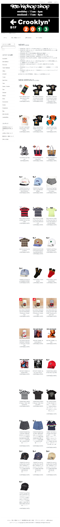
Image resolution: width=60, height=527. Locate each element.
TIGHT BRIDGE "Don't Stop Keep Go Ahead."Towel (24, 98)
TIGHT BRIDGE (6, 67)
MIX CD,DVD (5, 114)
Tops (3, 83)
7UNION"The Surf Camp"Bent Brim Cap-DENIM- (38, 464)
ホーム (5, 37)
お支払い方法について (7, 133)
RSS (3, 139)
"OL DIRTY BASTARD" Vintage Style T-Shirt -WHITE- (24, 129)
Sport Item (4, 80)
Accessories (5, 101)
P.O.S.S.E (4, 64)
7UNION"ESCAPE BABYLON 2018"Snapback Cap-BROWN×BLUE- (38, 251)
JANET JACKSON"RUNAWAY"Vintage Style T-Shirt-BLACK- (38, 129)
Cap (3, 89)
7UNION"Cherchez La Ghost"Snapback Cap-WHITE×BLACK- (24, 190)
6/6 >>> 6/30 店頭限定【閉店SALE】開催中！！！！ (38, 53)
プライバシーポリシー (40, 520)
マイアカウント (41, 2)
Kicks (3, 98)
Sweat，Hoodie (6, 86)
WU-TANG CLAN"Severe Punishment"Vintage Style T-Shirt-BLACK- (38, 98)
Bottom (4, 95)
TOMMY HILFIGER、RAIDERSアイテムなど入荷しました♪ (39, 56)
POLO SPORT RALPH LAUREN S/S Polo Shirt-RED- (24, 220)
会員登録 (50, 2)
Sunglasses (5, 108)
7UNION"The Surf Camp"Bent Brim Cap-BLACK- (24, 464)
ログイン (56, 2)
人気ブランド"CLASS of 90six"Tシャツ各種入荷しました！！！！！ (41, 48)
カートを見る (39, 37)
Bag (3, 111)
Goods (4, 104)
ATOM (6, 139)
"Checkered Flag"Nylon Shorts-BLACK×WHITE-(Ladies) (51, 190)
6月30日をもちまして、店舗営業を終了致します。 (37, 54)
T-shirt (3, 77)
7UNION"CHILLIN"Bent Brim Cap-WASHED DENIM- (38, 190)
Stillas (3, 71)
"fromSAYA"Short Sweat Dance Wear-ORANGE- (51, 129)
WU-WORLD (5, 61)
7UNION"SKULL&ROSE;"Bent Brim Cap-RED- (51, 372)
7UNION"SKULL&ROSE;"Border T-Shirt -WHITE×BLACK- (24, 403)
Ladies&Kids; (5, 117)
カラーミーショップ (14, 522)
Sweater (4, 92)
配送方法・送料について (8, 136)
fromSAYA (4, 58)
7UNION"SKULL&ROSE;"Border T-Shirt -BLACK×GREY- (38, 403)
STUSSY (4, 74)
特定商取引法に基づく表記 (28, 520)
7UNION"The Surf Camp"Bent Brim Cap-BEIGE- (51, 464)
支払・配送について (16, 37)
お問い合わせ (28, 37)
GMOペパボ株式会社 (36, 522)
